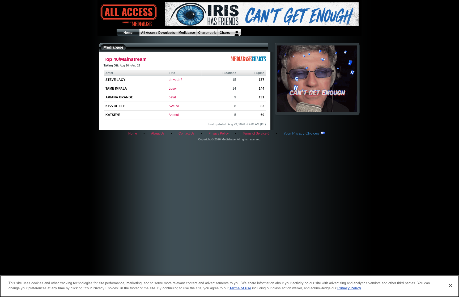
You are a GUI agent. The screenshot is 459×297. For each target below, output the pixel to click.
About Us (157, 133)
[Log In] (236, 32)
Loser (173, 88)
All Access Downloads (158, 33)
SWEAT (174, 106)
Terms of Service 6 (256, 133)
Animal (174, 115)
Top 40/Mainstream (125, 59)
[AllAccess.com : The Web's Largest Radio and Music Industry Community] (116, 15)
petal (172, 97)
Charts (225, 33)
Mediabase (186, 33)
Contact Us (186, 133)
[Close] (450, 285)
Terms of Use (240, 288)
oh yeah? (175, 80)
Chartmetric (207, 33)
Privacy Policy (219, 133)
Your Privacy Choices (301, 133)
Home (128, 33)
